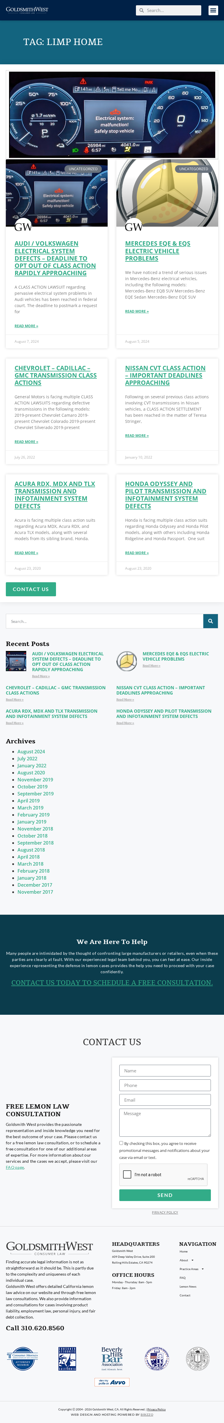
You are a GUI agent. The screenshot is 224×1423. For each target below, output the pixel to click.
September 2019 (36, 793)
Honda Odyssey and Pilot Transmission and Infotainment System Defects (165, 495)
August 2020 (31, 772)
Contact (185, 1295)
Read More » (26, 325)
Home (184, 1251)
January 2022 (32, 765)
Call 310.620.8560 (35, 1328)
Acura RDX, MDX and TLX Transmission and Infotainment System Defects (55, 495)
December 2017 (35, 885)
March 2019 (30, 807)
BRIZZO (147, 1415)
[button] (213, 10)
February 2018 (34, 871)
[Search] (210, 621)
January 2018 (32, 878)
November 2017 (35, 892)
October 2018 (33, 836)
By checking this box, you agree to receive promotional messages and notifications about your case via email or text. (164, 1150)
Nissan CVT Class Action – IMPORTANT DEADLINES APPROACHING (165, 375)
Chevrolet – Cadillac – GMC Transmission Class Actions (56, 375)
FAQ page (15, 1167)
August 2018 (31, 850)
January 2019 (32, 822)
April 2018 (29, 857)
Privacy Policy (165, 1212)
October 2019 (33, 786)
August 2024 (31, 751)
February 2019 (34, 815)
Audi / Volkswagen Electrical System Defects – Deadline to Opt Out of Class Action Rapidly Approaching (55, 258)
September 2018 (36, 843)
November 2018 (35, 829)
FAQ (183, 1277)
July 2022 (27, 758)
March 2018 (30, 864)
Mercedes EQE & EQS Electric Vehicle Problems (157, 250)
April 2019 (29, 800)
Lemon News (188, 1286)
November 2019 (35, 779)
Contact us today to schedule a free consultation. (112, 982)
